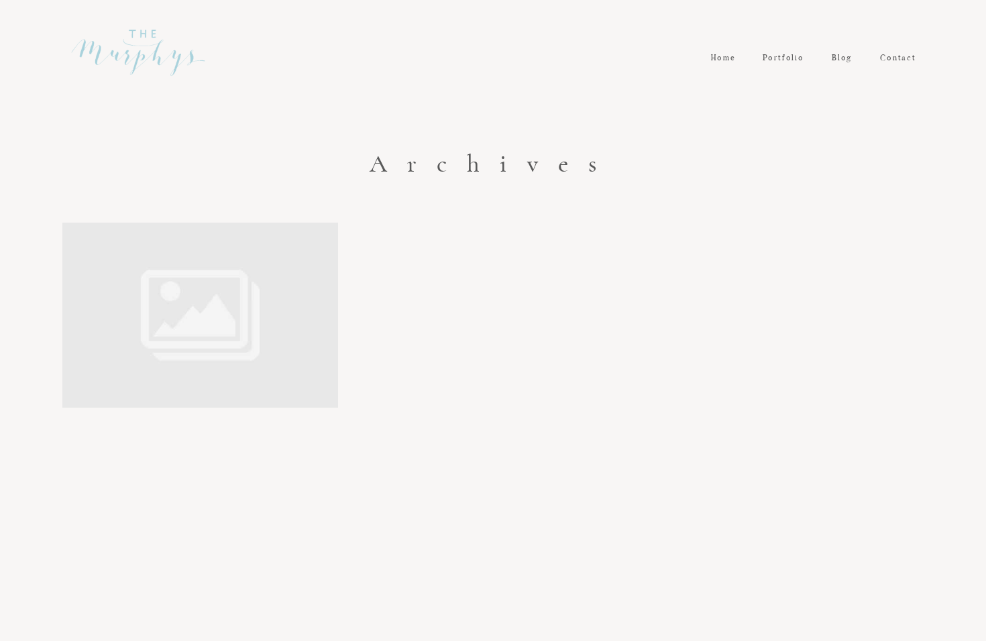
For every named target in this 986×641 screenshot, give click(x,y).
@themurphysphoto (493, 497)
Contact (898, 58)
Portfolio (783, 58)
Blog (842, 58)
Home (723, 58)
